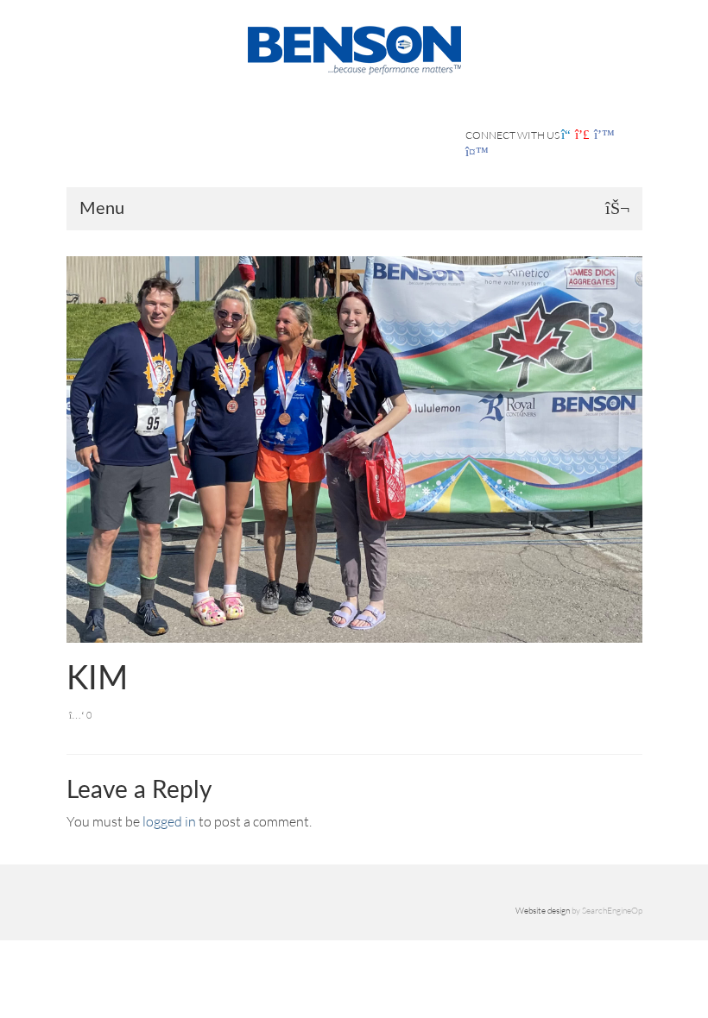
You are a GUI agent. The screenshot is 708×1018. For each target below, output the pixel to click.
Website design (542, 910)
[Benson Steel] (354, 48)
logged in (169, 821)
